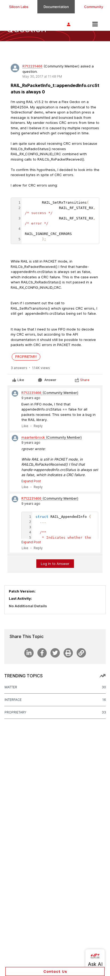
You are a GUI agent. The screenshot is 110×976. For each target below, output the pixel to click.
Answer (50, 380)
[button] (55, 971)
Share (84, 380)
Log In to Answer (55, 563)
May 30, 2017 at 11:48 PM (42, 76)
